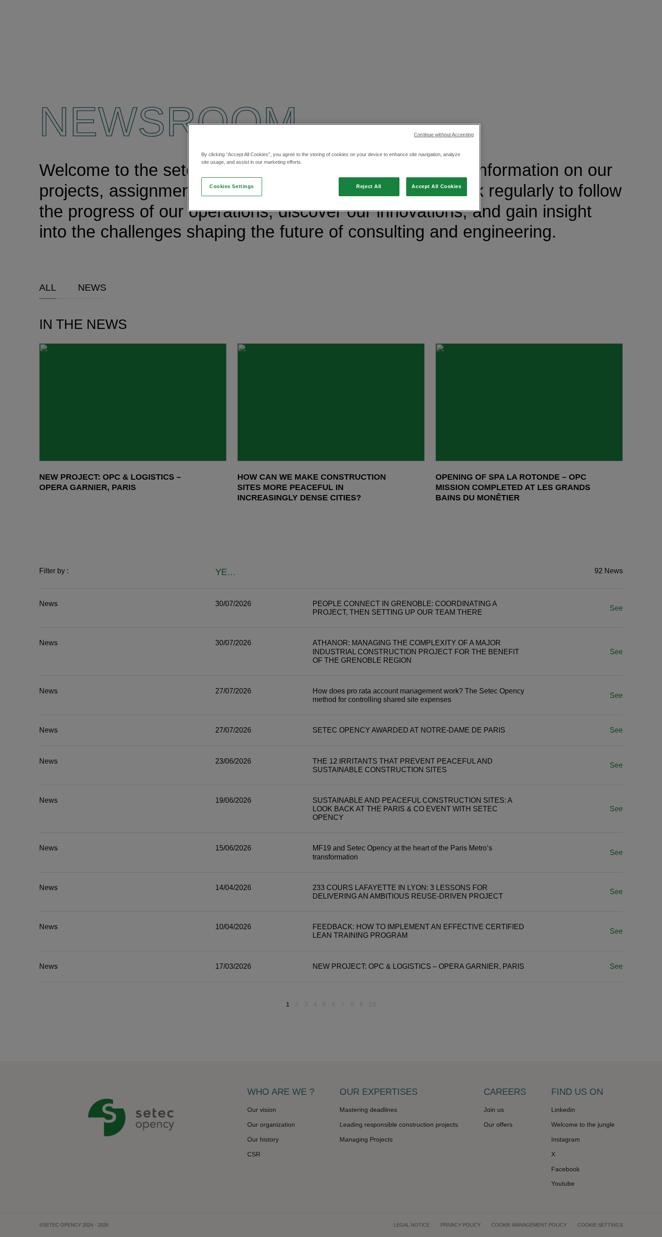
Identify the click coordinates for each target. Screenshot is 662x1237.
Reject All (368, 186)
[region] (334, 167)
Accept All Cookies (436, 186)
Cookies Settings (231, 186)
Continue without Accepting (444, 134)
